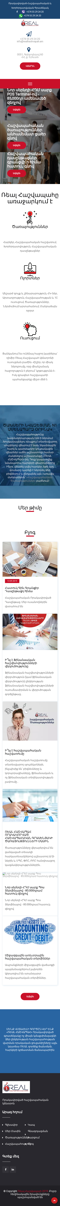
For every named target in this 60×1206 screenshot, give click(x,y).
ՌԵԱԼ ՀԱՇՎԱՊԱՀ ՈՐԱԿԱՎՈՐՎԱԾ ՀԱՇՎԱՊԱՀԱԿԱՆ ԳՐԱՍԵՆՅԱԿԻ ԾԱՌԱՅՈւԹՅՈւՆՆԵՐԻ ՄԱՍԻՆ (29, 836)
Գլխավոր (11, 1124)
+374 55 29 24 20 (30, 38)
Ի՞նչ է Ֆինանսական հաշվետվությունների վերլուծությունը (21, 663)
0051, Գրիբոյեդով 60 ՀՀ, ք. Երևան (30, 56)
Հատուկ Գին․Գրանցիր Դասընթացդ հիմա (22, 589)
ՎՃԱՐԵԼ (30, 66)
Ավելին (16, 109)
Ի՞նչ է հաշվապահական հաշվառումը (23, 752)
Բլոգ (31, 1143)
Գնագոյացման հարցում (38, 1134)
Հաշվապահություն (18, 1143)
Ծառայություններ (17, 1137)
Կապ (31, 1124)
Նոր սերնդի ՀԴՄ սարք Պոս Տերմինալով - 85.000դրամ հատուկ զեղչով (24, 890)
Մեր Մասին (12, 1131)
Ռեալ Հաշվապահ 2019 (33, 1191)
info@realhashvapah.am (30, 41)
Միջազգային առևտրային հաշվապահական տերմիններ (27, 957)
